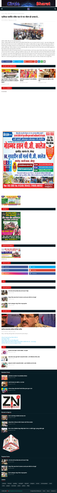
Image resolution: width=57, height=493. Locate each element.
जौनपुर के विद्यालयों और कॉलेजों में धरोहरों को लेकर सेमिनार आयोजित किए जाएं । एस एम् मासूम (18, 341)
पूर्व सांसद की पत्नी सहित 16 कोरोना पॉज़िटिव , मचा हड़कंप (18, 350)
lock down (14, 485)
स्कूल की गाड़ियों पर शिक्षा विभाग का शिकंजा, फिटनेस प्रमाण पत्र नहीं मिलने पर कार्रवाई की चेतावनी (9, 80)
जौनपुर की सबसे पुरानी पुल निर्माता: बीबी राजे (9, 337)
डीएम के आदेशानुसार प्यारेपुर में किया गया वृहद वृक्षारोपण (17, 303)
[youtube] (42, 270)
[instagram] (14, 273)
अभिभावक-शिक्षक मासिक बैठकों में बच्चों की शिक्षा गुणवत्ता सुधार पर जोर (20, 388)
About (48, 491)
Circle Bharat (5, 20)
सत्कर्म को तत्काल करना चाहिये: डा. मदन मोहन (46, 79)
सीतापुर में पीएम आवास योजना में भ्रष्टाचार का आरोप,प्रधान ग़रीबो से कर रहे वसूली (22, 297)
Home (2, 13)
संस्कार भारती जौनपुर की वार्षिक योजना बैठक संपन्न (17, 416)
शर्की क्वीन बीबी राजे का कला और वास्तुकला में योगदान (11, 343)
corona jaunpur (44, 483)
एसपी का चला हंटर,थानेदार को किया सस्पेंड (11, 329)
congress (32, 483)
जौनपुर (6, 13)
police (19, 485)
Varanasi (9, 483)
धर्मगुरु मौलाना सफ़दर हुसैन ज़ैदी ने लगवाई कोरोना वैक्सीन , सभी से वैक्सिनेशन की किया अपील (24, 356)
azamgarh (21, 483)
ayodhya (15, 483)
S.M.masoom (19, 491)
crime (3, 485)
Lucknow (4, 483)
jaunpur (8, 485)
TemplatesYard (13, 491)
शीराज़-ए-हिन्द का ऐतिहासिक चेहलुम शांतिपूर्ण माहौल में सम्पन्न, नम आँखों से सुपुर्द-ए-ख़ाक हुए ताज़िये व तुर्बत (26, 428)
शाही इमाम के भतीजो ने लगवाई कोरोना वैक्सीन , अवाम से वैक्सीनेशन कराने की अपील (22, 363)
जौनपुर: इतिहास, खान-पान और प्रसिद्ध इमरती (9, 340)
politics (23, 485)
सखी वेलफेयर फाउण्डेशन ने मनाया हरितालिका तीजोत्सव (28, 79)
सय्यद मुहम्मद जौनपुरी (5, 338)
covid (50, 483)
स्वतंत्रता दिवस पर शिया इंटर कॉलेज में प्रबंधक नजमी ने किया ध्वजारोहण (20, 422)
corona (37, 483)
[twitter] (42, 267)
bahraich (26, 483)
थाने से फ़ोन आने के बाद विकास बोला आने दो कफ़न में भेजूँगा (18, 291)
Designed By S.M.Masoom (35, 491)
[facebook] (14, 267)
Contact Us (53, 491)
